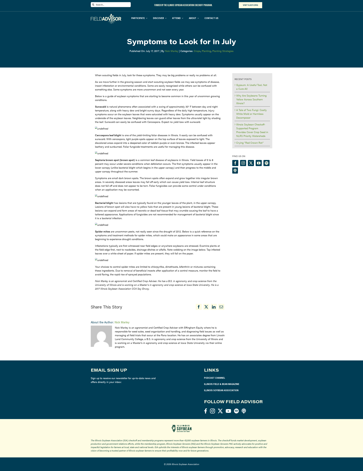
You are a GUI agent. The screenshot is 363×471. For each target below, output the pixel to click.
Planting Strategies (223, 51)
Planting (206, 51)
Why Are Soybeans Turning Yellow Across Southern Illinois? (251, 99)
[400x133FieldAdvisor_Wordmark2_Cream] (106, 15)
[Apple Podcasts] (235, 170)
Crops (197, 51)
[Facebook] (198, 307)
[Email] (221, 307)
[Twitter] (251, 163)
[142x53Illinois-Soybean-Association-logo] (181, 426)
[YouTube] (259, 163)
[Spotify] (266, 163)
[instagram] (212, 410)
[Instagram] (243, 163)
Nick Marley (171, 51)
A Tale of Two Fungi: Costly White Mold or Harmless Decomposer (251, 113)
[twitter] (220, 410)
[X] (206, 307)
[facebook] (205, 410)
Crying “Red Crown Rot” (250, 142)
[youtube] (228, 410)
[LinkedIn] (214, 307)
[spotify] (236, 410)
